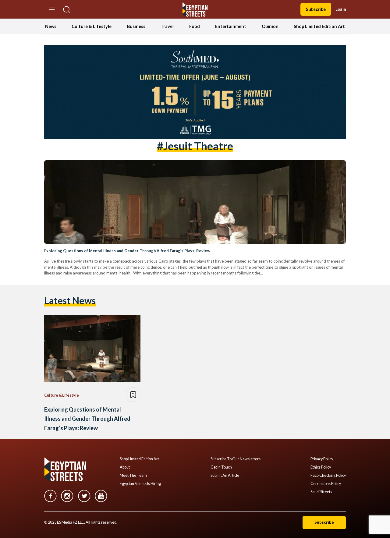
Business (136, 26)
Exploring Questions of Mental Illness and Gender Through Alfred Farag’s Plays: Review (127, 250)
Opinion (270, 26)
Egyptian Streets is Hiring (140, 484)
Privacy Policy (321, 459)
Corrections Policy (325, 484)
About (125, 467)
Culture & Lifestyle (92, 26)
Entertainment (230, 26)
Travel (167, 26)
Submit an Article (225, 475)
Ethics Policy (320, 467)
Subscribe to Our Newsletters (236, 459)
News (50, 26)
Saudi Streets (321, 492)
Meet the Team (133, 475)
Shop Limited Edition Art (319, 26)
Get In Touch (221, 467)
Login (340, 9)
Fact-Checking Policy (328, 475)
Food (194, 26)
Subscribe (316, 9)
